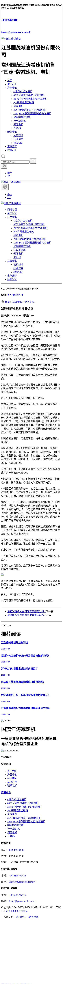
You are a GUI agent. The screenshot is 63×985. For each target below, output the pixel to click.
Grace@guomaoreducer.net (22, 881)
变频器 (17, 128)
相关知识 (18, 143)
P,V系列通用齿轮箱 (23, 102)
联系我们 (12, 150)
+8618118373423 (17, 875)
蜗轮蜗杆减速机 (22, 117)
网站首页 (12, 209)
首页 (9, 80)
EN (9, 176)
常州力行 (21, 917)
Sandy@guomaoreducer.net (22, 901)
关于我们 (12, 84)
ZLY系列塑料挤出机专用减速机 (30, 99)
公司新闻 (18, 135)
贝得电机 (18, 106)
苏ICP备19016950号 (15, 295)
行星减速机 (19, 121)
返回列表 (6, 625)
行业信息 (18, 139)
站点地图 (34, 917)
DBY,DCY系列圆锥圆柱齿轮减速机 (32, 113)
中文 (9, 173)
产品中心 (12, 88)
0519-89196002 (16, 850)
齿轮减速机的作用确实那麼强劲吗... (26, 611)
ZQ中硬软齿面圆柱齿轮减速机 (29, 110)
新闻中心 (12, 132)
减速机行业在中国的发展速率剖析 (25, 615)
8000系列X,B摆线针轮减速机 (28, 95)
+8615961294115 (17, 895)
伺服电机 (18, 124)
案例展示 (12, 146)
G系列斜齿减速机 (22, 91)
